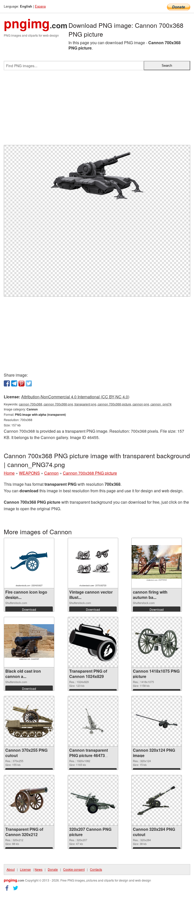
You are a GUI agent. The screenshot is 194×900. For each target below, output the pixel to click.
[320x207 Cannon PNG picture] (93, 800)
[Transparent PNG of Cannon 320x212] (29, 800)
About (11, 869)
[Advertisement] (97, 109)
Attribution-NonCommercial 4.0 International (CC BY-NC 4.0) (75, 397)
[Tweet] (29, 383)
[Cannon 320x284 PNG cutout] (156, 800)
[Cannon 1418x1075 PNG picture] (156, 642)
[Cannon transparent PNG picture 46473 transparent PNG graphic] (93, 721)
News (38, 869)
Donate (53, 869)
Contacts (96, 869)
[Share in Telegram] (14, 383)
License (25, 869)
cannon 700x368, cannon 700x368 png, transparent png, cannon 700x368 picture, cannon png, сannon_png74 (95, 404)
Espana (40, 6)
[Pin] (21, 383)
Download (29, 609)
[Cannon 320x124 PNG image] (156, 721)
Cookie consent (74, 869)
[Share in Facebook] (7, 383)
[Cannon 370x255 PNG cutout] (29, 721)
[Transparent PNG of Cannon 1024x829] (93, 642)
